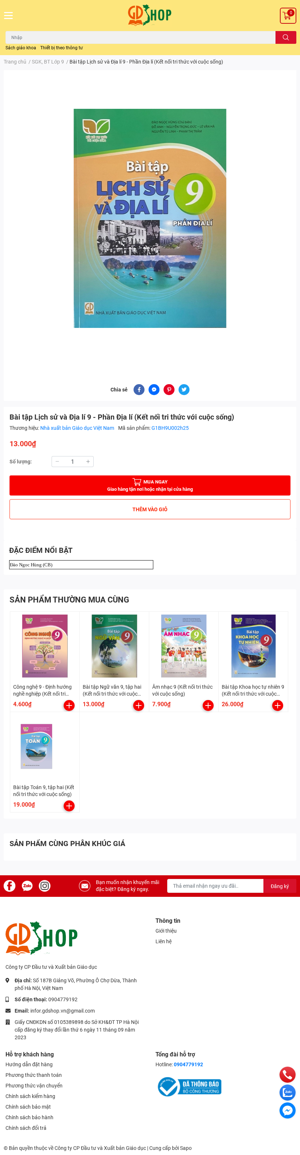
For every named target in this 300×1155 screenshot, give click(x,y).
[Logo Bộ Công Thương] (188, 1086)
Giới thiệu (166, 931)
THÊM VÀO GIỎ (150, 509)
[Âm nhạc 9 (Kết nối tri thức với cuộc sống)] (183, 646)
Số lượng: (21, 461)
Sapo (186, 1148)
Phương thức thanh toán (33, 1075)
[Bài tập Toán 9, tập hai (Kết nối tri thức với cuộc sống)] (44, 746)
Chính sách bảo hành (29, 1117)
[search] (285, 37)
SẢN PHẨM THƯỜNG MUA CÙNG (69, 599)
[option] (150, 218)
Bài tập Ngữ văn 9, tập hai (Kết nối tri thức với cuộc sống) (112, 694)
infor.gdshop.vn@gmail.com (62, 1011)
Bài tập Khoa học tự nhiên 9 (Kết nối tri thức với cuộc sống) (253, 694)
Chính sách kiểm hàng (30, 1096)
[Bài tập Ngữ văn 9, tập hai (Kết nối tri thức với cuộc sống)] (114, 646)
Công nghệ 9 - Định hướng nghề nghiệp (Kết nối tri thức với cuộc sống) (42, 694)
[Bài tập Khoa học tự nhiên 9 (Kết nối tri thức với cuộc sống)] (253, 646)
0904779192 (63, 999)
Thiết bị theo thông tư (61, 47)
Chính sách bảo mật (28, 1107)
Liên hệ (163, 941)
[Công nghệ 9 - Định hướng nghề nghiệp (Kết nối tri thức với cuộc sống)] (44, 646)
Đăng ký (280, 886)
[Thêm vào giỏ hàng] (69, 705)
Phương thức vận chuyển (34, 1086)
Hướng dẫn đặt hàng (29, 1064)
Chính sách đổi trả (25, 1128)
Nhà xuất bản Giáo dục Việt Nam (77, 428)
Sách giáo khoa (20, 47)
